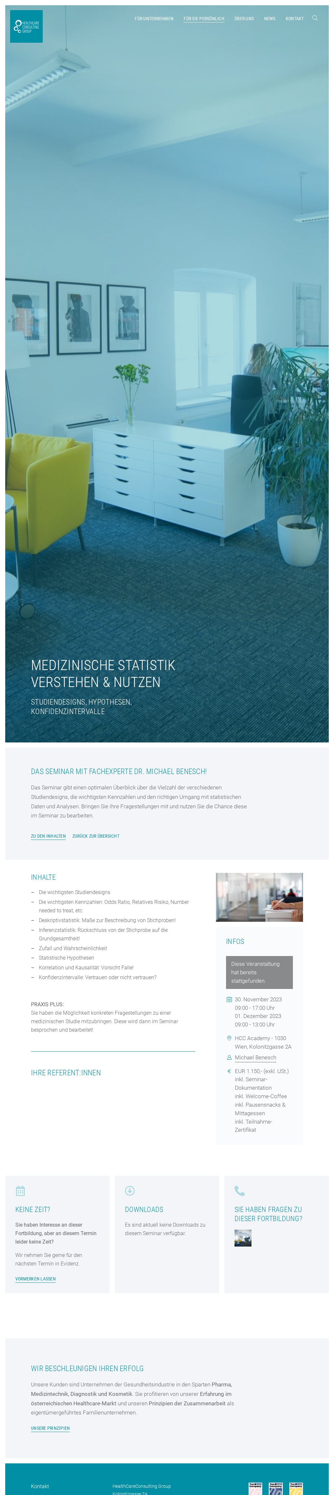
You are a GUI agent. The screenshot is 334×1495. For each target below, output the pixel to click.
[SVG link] (315, 18)
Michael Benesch (255, 1057)
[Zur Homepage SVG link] (26, 26)
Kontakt (40, 1486)
